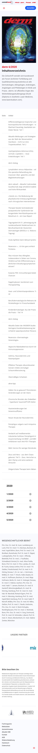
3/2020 (10, 507)
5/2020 (10, 520)
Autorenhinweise (7, 729)
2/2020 (10, 500)
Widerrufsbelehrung (8, 740)
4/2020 (10, 513)
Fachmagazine (7, 724)
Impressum (5, 743)
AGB (3, 737)
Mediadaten (6, 726)
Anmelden (30, 8)
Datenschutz (6, 745)
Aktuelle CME (6, 732)
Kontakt (4, 734)
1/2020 (10, 494)
